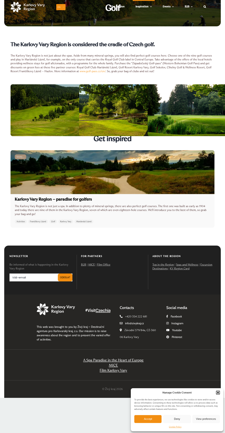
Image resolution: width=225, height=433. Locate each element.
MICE (91, 264)
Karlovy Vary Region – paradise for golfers (53, 199)
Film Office (103, 264)
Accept (148, 418)
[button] (218, 392)
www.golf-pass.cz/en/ (92, 71)
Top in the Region (163, 264)
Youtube (177, 330)
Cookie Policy (175, 427)
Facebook (176, 316)
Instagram (177, 323)
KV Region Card (179, 268)
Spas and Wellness (187, 264)
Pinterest (177, 337)
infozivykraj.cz (134, 323)
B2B (83, 264)
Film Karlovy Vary (113, 370)
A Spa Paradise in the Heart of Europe (113, 360)
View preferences (206, 418)
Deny (177, 418)
